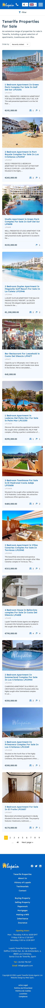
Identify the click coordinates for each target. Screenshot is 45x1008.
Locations (23, 994)
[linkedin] (40, 866)
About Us (22, 878)
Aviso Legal (23, 985)
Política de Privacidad (23, 988)
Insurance (22, 923)
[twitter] (36, 866)
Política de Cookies (23, 991)
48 (18, 842)
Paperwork (22, 906)
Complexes (23, 997)
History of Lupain (22, 882)
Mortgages (22, 910)
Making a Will (22, 915)
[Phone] (17, 4)
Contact (22, 891)
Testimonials (22, 886)
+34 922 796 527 (24, 962)
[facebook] (32, 866)
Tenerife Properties (22, 874)
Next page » (27, 842)
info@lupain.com (25, 966)
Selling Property (22, 902)
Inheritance (22, 919)
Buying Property (22, 898)
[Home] (8, 4)
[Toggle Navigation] (40, 4)
